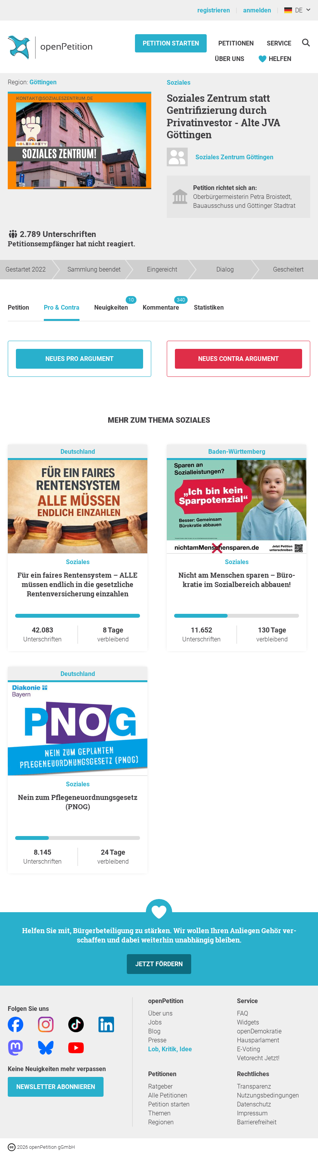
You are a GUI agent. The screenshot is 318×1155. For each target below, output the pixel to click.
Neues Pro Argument (79, 358)
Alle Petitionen (167, 1095)
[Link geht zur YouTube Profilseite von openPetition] (76, 1047)
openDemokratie (259, 1031)
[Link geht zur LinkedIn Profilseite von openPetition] (106, 1024)
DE (297, 10)
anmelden (257, 10)
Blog (154, 1031)
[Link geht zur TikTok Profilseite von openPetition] (76, 1024)
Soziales (178, 82)
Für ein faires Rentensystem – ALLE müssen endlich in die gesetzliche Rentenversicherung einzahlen (77, 584)
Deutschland (77, 451)
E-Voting (248, 1049)
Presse (157, 1040)
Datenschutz (254, 1104)
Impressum (252, 1113)
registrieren (213, 10)
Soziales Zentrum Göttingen (234, 157)
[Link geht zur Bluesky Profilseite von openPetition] (46, 1047)
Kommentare (161, 304)
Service (279, 43)
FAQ (242, 1013)
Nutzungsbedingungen (268, 1095)
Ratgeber (160, 1086)
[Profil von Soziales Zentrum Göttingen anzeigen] (177, 160)
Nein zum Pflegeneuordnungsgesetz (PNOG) (77, 802)
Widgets (248, 1022)
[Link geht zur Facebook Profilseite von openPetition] (15, 1024)
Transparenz (254, 1086)
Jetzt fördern (159, 964)
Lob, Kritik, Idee (170, 1049)
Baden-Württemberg (236, 451)
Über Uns (229, 59)
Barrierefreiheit (257, 1122)
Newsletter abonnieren (55, 1087)
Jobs (155, 1022)
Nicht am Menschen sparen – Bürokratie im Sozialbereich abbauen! (236, 579)
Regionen (161, 1122)
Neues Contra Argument (238, 358)
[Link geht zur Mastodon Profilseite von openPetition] (15, 1047)
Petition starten (171, 43)
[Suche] (306, 42)
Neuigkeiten (111, 304)
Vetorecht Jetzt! (258, 1058)
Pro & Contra (62, 307)
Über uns (160, 1013)
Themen (159, 1113)
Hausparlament (258, 1040)
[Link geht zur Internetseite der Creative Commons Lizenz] (12, 1146)
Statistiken (209, 307)
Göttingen (43, 82)
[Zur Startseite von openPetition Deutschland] (51, 47)
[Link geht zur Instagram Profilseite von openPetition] (46, 1024)
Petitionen (236, 43)
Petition (18, 307)
